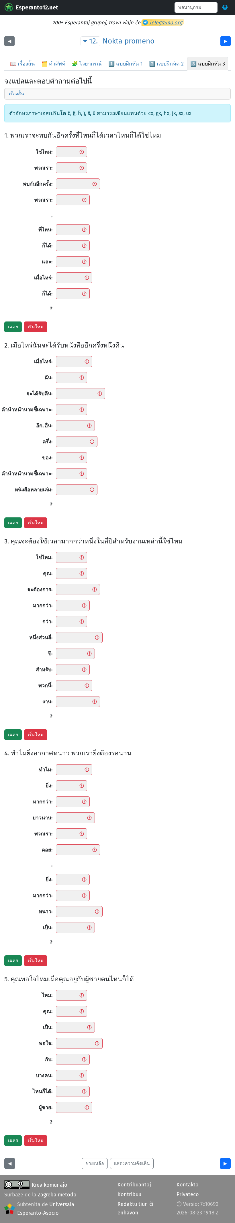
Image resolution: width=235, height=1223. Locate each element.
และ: (47, 262)
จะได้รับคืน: (39, 393)
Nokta (112, 41)
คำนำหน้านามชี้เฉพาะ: (26, 409)
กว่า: (47, 621)
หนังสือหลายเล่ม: (33, 490)
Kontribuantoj (134, 1185)
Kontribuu (129, 1194)
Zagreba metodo (57, 1195)
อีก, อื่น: (44, 425)
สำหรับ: (44, 669)
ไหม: (47, 995)
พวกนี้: (45, 685)
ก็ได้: (47, 246)
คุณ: (47, 573)
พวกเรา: (43, 168)
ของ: (47, 457)
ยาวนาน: (42, 818)
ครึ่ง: (47, 441)
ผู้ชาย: (45, 1107)
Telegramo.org (165, 22)
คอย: (47, 850)
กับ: (48, 1059)
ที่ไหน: (45, 230)
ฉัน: (48, 377)
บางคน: (44, 1075)
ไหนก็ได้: (42, 1091)
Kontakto (188, 1185)
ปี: (50, 653)
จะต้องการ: (39, 589)
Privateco (188, 1194)
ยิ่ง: (49, 786)
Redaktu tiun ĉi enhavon (135, 1208)
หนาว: (45, 911)
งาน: (47, 701)
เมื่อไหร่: (43, 278)
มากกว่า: (42, 605)
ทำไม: (45, 770)
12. (93, 41)
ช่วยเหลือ (94, 1163)
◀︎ (9, 41)
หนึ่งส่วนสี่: (40, 637)
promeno (139, 41)
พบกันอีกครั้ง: (37, 184)
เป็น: (47, 927)
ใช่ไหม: (44, 152)
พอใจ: (45, 1043)
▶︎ (225, 41)
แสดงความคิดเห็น (132, 1163)
